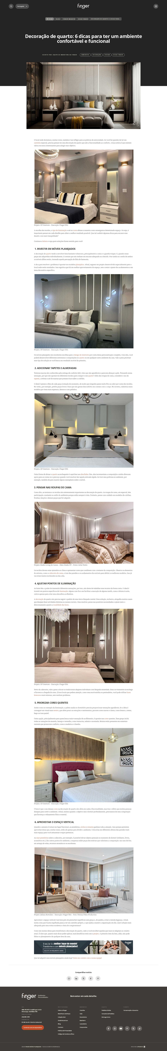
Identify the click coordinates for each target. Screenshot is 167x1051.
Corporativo (83, 1027)
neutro (56, 710)
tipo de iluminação (60, 230)
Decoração (97, 54)
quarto (48, 254)
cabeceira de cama (56, 573)
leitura (45, 241)
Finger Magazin (69, 19)
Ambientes (85, 54)
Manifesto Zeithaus (64, 1014)
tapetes (37, 378)
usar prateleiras (42, 838)
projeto (96, 934)
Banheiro (82, 1020)
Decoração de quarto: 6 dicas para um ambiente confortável (83, 6)
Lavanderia (83, 1024)
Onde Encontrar (63, 1020)
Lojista (104, 1007)
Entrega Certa (106, 1017)
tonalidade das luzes (61, 605)
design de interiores (81, 355)
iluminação (64, 591)
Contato (60, 1027)
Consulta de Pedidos (108, 1014)
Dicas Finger (83, 19)
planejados (80, 264)
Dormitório (83, 1017)
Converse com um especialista (33, 1027)
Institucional (63, 1007)
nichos (83, 827)
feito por (137, 1046)
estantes (90, 827)
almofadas (84, 474)
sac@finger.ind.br (36, 1010)
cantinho (37, 143)
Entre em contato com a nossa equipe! (87, 958)
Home (51, 19)
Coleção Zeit (62, 1017)
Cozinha (82, 1010)
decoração (39, 599)
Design (107, 54)
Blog (58, 19)
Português (20, 6)
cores (75, 230)
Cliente (126, 1007)
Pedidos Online (106, 1010)
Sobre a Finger (62, 1010)
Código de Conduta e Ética (66, 1034)
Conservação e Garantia (131, 1010)
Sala (81, 1014)
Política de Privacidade (65, 1030)
